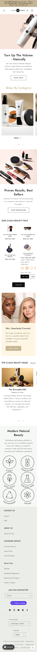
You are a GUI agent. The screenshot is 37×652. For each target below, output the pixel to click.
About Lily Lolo (9, 534)
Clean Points (8, 551)
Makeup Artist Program (11, 578)
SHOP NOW (18, 78)
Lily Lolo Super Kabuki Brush (10, 235)
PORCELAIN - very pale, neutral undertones (22, 268)
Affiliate (6, 569)
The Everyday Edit (17, 389)
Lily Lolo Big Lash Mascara (10, 256)
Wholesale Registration (11, 573)
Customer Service (10, 546)
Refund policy (30, 641)
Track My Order (9, 556)
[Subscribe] (29, 595)
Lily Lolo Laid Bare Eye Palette (28, 235)
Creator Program (9, 583)
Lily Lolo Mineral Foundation (28, 254)
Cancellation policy (26, 647)
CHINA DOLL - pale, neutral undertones (27, 268)
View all (18, 285)
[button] (4, 10)
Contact (6, 516)
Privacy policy (9, 644)
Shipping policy (29, 644)
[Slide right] (23, 144)
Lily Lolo (10, 641)
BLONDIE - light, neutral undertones (31, 268)
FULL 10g (24, 277)
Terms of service (19, 644)
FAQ (5, 521)
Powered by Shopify (18, 641)
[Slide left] (14, 144)
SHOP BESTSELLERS (18, 210)
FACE (16, 138)
